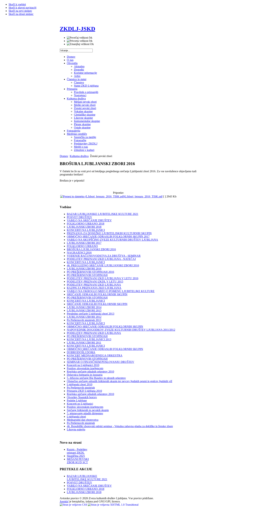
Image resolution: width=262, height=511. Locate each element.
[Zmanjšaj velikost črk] (80, 44)
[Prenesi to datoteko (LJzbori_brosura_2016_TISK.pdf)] (92, 196)
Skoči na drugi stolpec (21, 14)
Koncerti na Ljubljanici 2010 (83, 365)
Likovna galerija (76, 429)
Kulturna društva (79, 156)
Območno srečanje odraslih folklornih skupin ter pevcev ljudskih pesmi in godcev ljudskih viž (119, 381)
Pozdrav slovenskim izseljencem (85, 368)
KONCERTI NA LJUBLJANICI (86, 230)
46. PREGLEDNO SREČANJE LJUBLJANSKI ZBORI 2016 (103, 265)
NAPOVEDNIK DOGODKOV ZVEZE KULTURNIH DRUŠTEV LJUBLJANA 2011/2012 (121, 329)
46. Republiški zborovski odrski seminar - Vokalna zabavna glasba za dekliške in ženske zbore (120, 426)
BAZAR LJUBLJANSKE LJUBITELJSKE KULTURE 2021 (102, 213)
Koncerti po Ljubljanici (80, 403)
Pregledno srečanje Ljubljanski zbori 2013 (90, 313)
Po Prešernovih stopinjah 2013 (84, 320)
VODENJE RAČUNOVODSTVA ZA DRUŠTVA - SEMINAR (104, 255)
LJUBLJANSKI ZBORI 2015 (84, 310)
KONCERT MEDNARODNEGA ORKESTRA (94, 355)
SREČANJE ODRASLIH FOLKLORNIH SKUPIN (97, 294)
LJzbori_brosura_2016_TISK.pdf (144, 196)
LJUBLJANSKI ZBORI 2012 (84, 316)
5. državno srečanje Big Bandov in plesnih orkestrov (96, 377)
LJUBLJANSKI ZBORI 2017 (84, 242)
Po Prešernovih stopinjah (81, 387)
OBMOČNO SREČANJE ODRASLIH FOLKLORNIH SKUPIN (105, 326)
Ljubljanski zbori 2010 (79, 384)
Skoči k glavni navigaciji (22, 7)
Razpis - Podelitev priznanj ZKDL (77, 451)
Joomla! (64, 501)
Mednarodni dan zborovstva (82, 419)
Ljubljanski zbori (76, 416)
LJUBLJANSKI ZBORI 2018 (84, 226)
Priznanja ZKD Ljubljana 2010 (84, 390)
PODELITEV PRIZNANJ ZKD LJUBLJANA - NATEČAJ (101, 259)
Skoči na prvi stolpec (20, 10)
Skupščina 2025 (76, 455)
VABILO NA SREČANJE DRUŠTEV (89, 220)
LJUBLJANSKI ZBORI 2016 (84, 268)
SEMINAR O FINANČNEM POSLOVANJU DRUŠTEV (100, 361)
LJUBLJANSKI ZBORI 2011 (84, 342)
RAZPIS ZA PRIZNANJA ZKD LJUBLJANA (94, 287)
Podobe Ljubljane (77, 400)
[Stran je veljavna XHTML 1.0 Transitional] (113, 504)
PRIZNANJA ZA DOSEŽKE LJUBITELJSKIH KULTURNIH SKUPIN (109, 233)
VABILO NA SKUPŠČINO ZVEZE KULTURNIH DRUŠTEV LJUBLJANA (112, 239)
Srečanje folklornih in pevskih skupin (88, 410)
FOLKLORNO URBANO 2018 (85, 223)
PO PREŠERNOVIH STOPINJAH (87, 275)
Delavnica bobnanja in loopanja (84, 374)
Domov (64, 156)
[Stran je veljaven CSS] (74, 504)
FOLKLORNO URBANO (82, 246)
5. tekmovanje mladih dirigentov (85, 413)
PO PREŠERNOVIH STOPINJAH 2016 (90, 271)
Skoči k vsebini (17, 4)
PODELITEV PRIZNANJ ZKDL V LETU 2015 (95, 281)
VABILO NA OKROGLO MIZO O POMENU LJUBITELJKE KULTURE (111, 291)
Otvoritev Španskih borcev (82, 397)
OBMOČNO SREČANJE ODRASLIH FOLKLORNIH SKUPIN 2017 (108, 236)
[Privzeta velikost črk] (80, 41)
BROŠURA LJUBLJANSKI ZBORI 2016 (91, 249)
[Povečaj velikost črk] (79, 37)
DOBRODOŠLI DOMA (81, 352)
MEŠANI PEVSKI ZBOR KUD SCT (78, 461)
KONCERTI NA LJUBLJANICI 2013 (89, 339)
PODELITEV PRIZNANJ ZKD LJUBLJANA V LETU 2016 (102, 278)
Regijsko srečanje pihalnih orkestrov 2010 (90, 371)
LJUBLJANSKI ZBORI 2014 (84, 307)
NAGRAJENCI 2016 (79, 252)
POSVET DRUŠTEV (79, 217)
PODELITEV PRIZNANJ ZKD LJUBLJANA (94, 284)
